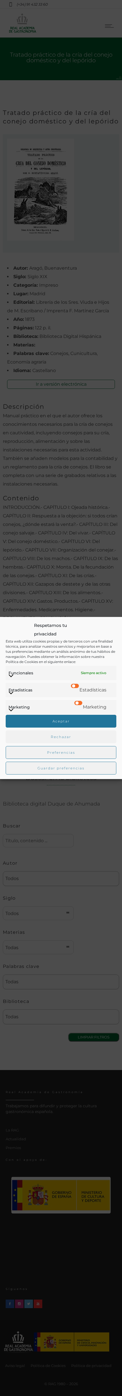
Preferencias (61, 752)
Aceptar (61, 721)
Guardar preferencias (61, 768)
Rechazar (61, 737)
